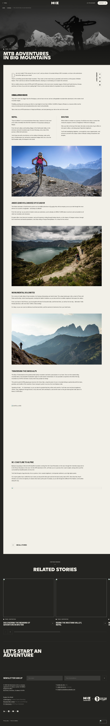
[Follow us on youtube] (13, 711)
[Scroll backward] (5, 632)
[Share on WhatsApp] (100, 81)
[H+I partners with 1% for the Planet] (95, 698)
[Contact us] (18, 711)
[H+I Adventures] (55, 3)
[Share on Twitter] (100, 74)
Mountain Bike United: (9, 701)
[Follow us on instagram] (9, 711)
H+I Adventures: (7, 704)
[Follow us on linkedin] (4, 711)
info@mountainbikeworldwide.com (66, 689)
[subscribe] (104, 678)
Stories (9, 7)
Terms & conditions (14, 720)
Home (3, 7)
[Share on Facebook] (100, 77)
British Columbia (17, 465)
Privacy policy (6, 720)
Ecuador (52, 206)
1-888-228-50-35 (61, 687)
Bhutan (93, 122)
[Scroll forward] (10, 632)
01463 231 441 (61, 685)
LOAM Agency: (7, 699)
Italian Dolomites (42, 296)
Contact (102, 3)
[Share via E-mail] (100, 85)
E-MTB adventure (26, 382)
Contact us (9, 665)
